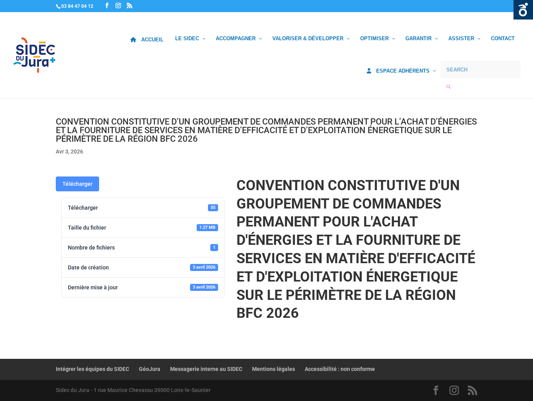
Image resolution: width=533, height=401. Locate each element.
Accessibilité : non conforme (340, 369)
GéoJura (149, 369)
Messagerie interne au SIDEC (206, 369)
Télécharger (77, 184)
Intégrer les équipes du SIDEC (92, 369)
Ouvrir (523, 10)
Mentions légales (273, 369)
